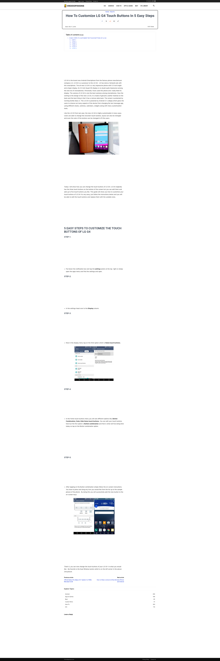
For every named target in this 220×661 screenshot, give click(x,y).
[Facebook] (147, 1)
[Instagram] (149, 1)
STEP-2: (74, 42)
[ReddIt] (110, 21)
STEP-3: (74, 44)
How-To (112, 12)
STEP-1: (74, 40)
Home (107, 12)
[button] (154, 6)
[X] (151, 1)
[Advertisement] (94, 67)
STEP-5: (74, 48)
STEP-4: (74, 46)
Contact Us (153, 659)
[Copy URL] (118, 21)
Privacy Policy (146, 659)
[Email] (114, 21)
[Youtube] (155, 1)
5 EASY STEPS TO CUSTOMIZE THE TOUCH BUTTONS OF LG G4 (87, 38)
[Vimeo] (153, 1)
